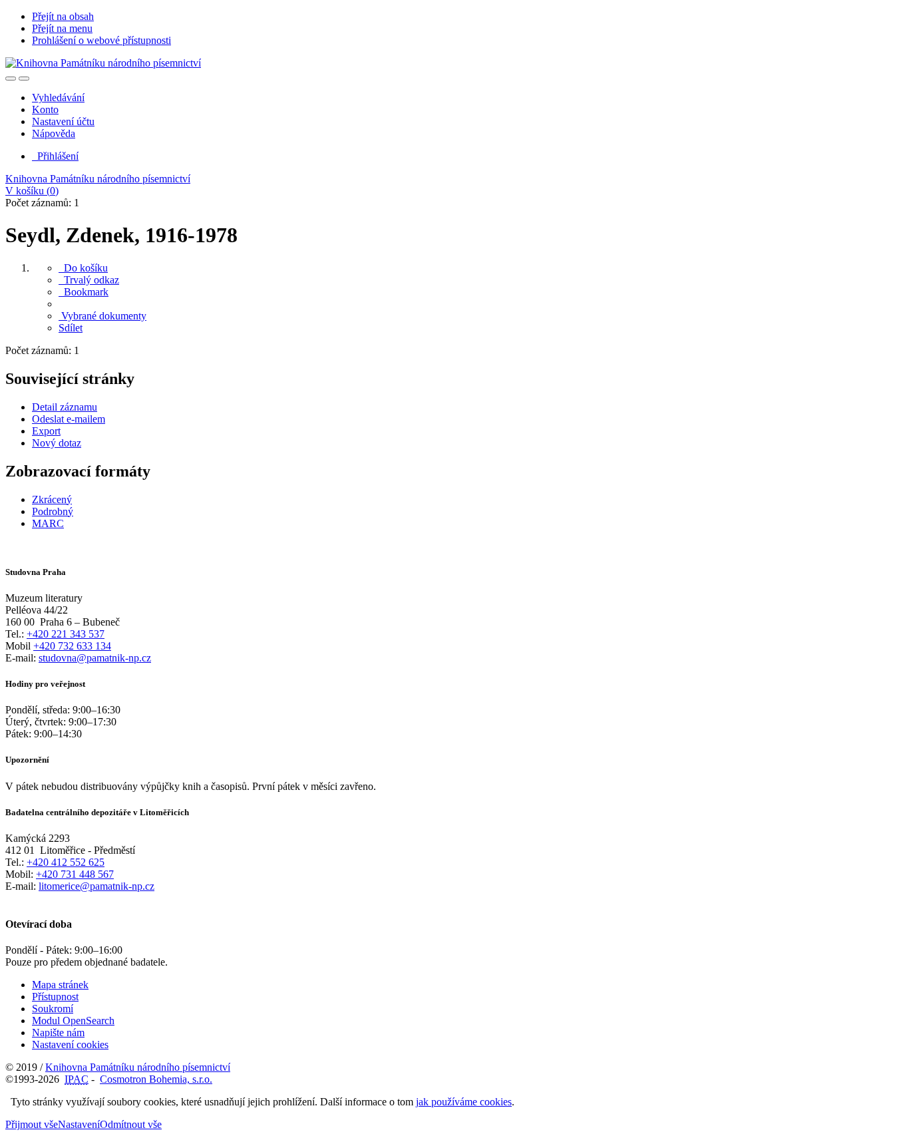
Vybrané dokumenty (102, 315)
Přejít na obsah (63, 16)
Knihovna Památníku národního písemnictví (97, 178)
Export (46, 431)
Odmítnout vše (131, 1124)
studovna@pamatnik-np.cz (95, 657)
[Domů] (103, 63)
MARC (48, 523)
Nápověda (53, 133)
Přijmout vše (31, 1124)
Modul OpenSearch (73, 1020)
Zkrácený (52, 499)
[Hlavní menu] (24, 79)
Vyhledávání (58, 97)
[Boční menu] (10, 79)
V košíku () (32, 190)
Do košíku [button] (83, 268)
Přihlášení (55, 156)
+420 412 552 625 (65, 862)
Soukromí (52, 1008)
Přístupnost (55, 996)
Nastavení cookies (70, 1044)
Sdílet (71, 327)
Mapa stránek (60, 984)
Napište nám (58, 1032)
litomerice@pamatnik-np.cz (96, 886)
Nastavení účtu (63, 121)
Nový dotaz (56, 443)
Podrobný (52, 511)
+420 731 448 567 (75, 874)
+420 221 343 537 (65, 634)
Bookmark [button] (83, 291)
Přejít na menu (62, 28)
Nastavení (79, 1124)
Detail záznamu (64, 407)
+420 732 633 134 (72, 646)
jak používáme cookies (464, 1101)
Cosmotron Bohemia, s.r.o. (156, 1079)
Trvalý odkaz (89, 279)
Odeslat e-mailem (68, 419)
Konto (45, 109)
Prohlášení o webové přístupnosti (101, 40)
